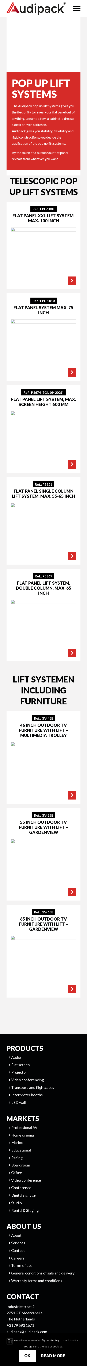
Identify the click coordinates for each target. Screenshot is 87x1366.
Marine (17, 1142)
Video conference (26, 1180)
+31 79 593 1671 (20, 1325)
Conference (21, 1187)
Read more (53, 1355)
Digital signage (23, 1195)
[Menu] (74, 8)
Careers (17, 1258)
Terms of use (21, 1265)
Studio (16, 1202)
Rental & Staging (25, 1210)
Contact (18, 1250)
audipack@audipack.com (27, 1331)
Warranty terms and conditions (36, 1280)
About (16, 1235)
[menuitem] (74, 8)
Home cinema (22, 1135)
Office (16, 1172)
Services (18, 1243)
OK (27, 1355)
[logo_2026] (36, 8)
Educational (21, 1150)
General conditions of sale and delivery (43, 1273)
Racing (17, 1157)
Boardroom (20, 1165)
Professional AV (24, 1127)
